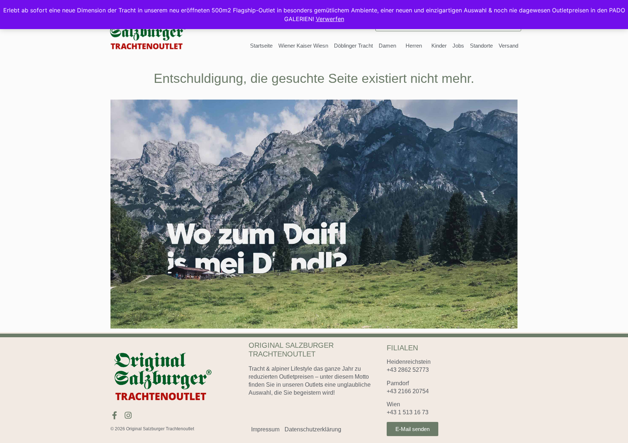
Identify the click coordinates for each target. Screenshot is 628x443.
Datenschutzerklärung (313, 429)
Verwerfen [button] (330, 19)
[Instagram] (128, 415)
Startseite (261, 46)
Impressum (265, 429)
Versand (508, 46)
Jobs (458, 46)
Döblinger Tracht (353, 46)
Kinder (439, 46)
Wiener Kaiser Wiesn (303, 46)
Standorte (481, 46)
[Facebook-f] (114, 415)
